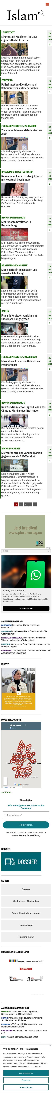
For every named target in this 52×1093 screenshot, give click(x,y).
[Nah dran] (50, 1045)
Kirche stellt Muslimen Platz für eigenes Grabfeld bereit (19, 38)
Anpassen (26, 1080)
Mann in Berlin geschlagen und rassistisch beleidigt (19, 271)
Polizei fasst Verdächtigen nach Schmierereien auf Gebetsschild (20, 86)
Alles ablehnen (26, 1087)
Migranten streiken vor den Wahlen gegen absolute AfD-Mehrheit (21, 454)
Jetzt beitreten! (26, 608)
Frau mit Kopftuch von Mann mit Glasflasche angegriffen (19, 317)
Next (40, 976)
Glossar (26, 889)
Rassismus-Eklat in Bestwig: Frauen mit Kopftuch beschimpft (21, 177)
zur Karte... (6, 792)
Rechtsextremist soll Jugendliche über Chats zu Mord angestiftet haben (23, 408)
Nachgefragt (26, 925)
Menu (47, 3)
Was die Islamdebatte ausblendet (19, 1037)
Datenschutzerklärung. (30, 835)
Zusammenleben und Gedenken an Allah (21, 131)
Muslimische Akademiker (26, 901)
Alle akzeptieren (26, 1073)
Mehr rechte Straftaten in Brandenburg (16, 223)
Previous (10, 976)
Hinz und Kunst (26, 937)
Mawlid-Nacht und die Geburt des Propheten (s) (20, 362)
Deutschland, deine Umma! (26, 913)
